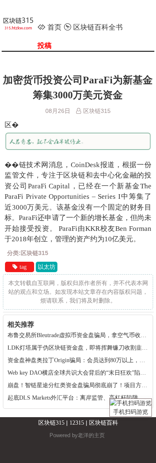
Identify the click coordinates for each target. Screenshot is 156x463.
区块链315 (51, 423)
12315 (76, 423)
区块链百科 (103, 423)
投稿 (44, 46)
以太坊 (46, 267)
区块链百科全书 (98, 27)
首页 (54, 27)
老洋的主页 (91, 435)
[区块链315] (23, 25)
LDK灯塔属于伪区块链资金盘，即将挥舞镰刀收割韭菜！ (80, 348)
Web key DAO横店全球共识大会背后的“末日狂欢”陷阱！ (79, 373)
